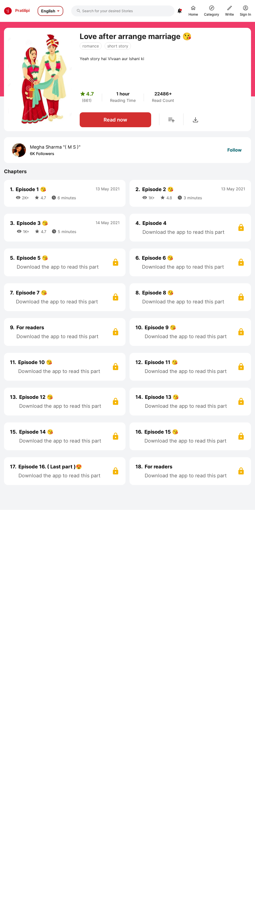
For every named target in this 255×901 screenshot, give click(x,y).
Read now (115, 120)
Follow (234, 150)
